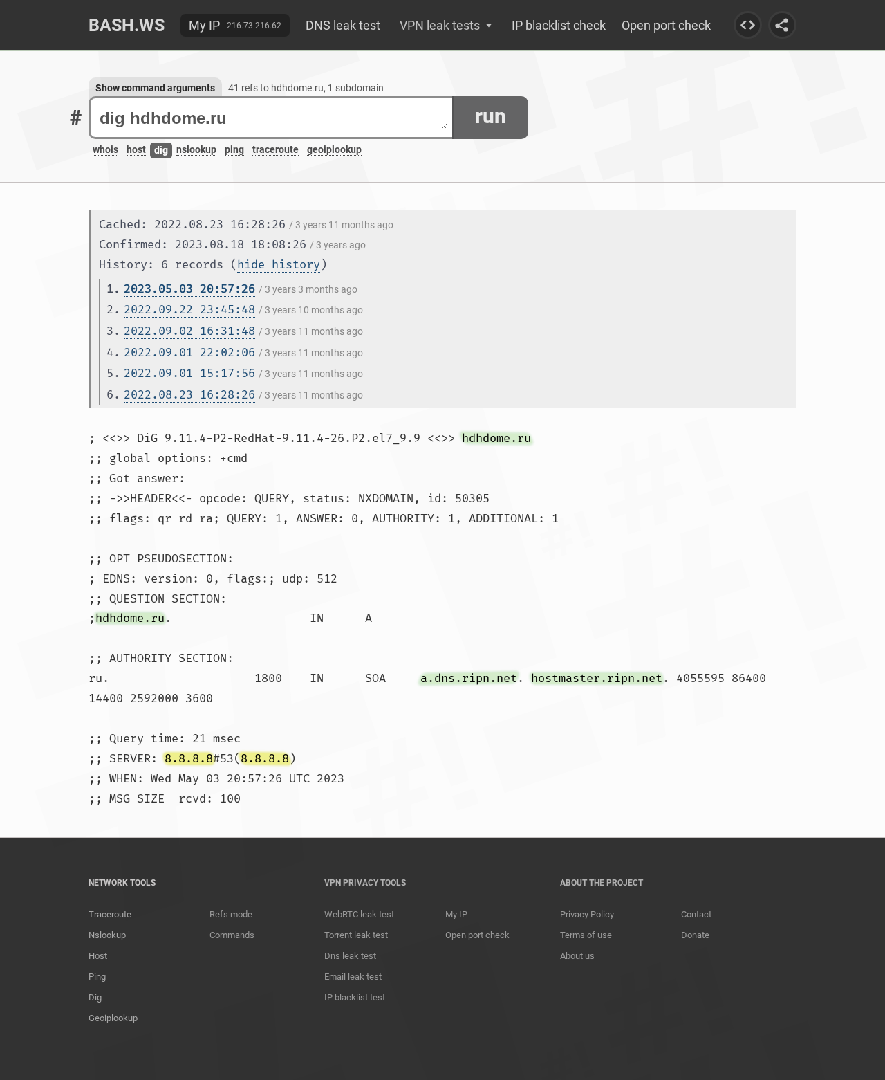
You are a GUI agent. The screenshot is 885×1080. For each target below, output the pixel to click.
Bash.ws (126, 25)
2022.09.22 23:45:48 (189, 309)
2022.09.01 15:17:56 (189, 373)
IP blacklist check (559, 25)
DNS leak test (343, 25)
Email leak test (353, 976)
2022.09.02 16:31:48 (189, 331)
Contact (696, 914)
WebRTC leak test (359, 914)
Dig (95, 997)
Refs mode (230, 914)
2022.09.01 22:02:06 (189, 352)
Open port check (666, 25)
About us (577, 956)
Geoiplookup (113, 1018)
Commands (231, 935)
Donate (695, 935)
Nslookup (107, 935)
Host (97, 956)
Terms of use (586, 935)
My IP (204, 25)
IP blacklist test (354, 997)
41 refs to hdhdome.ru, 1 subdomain (306, 87)
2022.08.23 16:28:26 (189, 394)
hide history (278, 264)
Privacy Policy (587, 914)
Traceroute (109, 914)
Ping (97, 976)
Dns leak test (350, 956)
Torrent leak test (356, 935)
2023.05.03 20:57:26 (189, 289)
